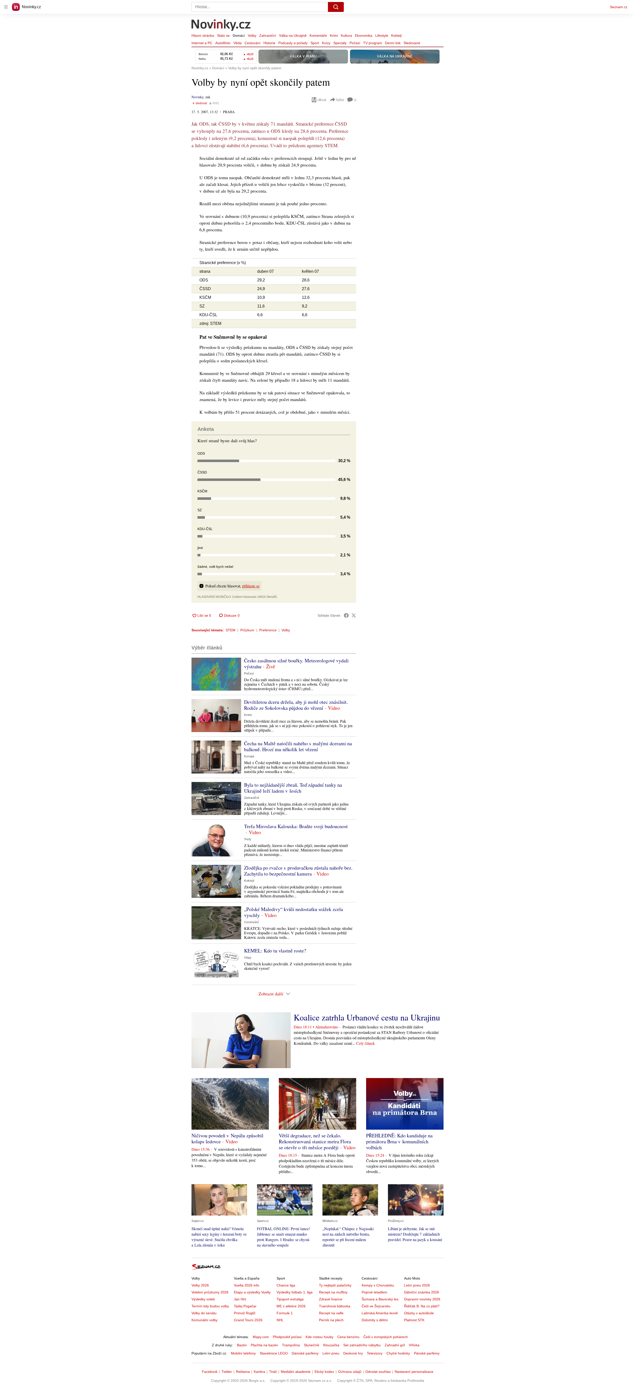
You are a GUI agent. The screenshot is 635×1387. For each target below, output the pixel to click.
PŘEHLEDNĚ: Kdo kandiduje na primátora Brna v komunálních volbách (399, 1141)
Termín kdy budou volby (210, 1306)
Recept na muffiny (333, 1292)
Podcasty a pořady (293, 43)
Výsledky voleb (203, 1299)
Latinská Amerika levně (380, 1313)
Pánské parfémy (427, 1353)
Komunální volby (204, 1320)
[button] (216, 674)
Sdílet (340, 99)
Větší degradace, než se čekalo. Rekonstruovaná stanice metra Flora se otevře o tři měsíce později (315, 1141)
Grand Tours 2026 (248, 1320)
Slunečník (311, 1345)
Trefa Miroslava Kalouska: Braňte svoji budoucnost (296, 826)
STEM (230, 630)
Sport (315, 43)
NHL (280, 1320)
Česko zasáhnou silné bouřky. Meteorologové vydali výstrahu (296, 663)
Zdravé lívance (330, 1299)
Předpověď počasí (287, 1337)
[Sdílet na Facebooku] (346, 615)
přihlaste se (250, 585)
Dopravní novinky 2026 (422, 1299)
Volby (252, 35)
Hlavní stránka (202, 35)
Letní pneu (330, 1353)
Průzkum (247, 630)
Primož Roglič (244, 1313)
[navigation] (6, 7)
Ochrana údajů (349, 1372)
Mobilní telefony (243, 1353)
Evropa (249, 756)
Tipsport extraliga (290, 1299)
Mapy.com (261, 1337)
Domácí (239, 35)
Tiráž (273, 1372)
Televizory (374, 1353)
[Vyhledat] (336, 7)
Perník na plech (331, 1320)
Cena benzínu (348, 1337)
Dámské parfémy (305, 1353)
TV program (372, 43)
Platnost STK (414, 1320)
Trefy (247, 839)
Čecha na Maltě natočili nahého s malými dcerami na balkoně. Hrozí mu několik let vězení (298, 746)
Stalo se (223, 35)
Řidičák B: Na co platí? (422, 1306)
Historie (269, 43)
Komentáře (318, 35)
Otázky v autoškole (419, 1313)
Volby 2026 (200, 1285)
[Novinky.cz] (221, 25)
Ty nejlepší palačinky (335, 1285)
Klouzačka (331, 1345)
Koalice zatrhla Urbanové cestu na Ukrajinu (367, 1017)
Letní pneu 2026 (417, 1285)
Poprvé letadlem (374, 1292)
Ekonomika (363, 35)
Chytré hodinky (398, 1353)
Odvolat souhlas (378, 1372)
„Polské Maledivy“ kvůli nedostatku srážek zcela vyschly (293, 912)
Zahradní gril (395, 1345)
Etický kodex (324, 1372)
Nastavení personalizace (414, 1372)
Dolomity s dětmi (375, 1320)
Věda (237, 43)
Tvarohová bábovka (334, 1306)
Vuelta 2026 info (246, 1285)
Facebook (210, 1372)
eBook (322, 99)
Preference (268, 630)
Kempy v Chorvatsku (378, 1285)
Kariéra (259, 1372)
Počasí (354, 43)
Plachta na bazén (264, 1345)
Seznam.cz (618, 7)
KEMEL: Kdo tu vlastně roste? (275, 950)
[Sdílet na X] (353, 615)
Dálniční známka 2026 (421, 1292)
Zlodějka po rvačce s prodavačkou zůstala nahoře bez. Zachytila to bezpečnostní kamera (298, 870)
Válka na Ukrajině (293, 35)
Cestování (252, 43)
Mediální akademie (296, 1372)
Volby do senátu (204, 1313)
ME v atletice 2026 (291, 1306)
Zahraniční (267, 35)
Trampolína (291, 1345)
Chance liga (286, 1285)
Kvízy (326, 43)
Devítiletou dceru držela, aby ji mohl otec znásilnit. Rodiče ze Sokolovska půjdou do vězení (296, 705)
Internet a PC (201, 43)
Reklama (243, 1372)
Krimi (334, 35)
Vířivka (414, 1345)
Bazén (242, 1345)
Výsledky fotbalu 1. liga (295, 1292)
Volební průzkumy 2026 (209, 1292)
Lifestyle (381, 35)
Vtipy (247, 957)
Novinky (197, 97)
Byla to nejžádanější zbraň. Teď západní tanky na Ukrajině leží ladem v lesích (293, 787)
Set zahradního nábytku (362, 1345)
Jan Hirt (240, 1299)
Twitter (227, 1372)
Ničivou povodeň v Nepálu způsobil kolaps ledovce (227, 1138)
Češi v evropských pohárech (385, 1337)
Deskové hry (353, 1353)
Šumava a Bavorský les (380, 1299)
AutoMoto (222, 43)
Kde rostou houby (319, 1337)
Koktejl (396, 35)
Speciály (340, 43)
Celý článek (365, 1043)
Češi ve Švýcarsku (376, 1306)
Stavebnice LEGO (274, 1353)
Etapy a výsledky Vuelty (252, 1292)
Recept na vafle (331, 1313)
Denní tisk (393, 43)
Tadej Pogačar (245, 1306)
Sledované (412, 43)
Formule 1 (285, 1313)
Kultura (346, 35)
